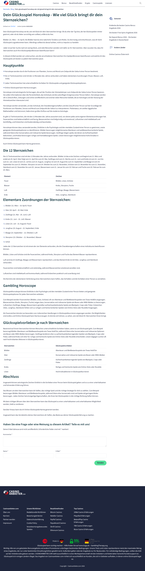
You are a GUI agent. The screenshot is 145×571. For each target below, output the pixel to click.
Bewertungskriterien (34, 516)
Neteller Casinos (56, 516)
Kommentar (7, 434)
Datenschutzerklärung (35, 519)
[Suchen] (140, 3)
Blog (12, 9)
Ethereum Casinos (57, 530)
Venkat (13, 26)
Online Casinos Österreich (119, 54)
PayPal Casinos (56, 519)
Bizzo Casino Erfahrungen (83, 529)
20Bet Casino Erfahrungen (84, 512)
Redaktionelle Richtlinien (36, 512)
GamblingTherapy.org (99, 545)
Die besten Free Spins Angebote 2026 (123, 32)
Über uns (6, 512)
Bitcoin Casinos (56, 512)
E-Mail (58, 451)
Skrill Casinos (55, 526)
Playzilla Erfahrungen (82, 516)
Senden (100, 463)
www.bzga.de (84, 545)
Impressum (7, 523)
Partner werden (9, 519)
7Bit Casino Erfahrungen (83, 526)
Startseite (6, 9)
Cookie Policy (32, 523)
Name (5, 451)
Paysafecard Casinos (58, 523)
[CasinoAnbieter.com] (14, 3)
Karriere (6, 516)
